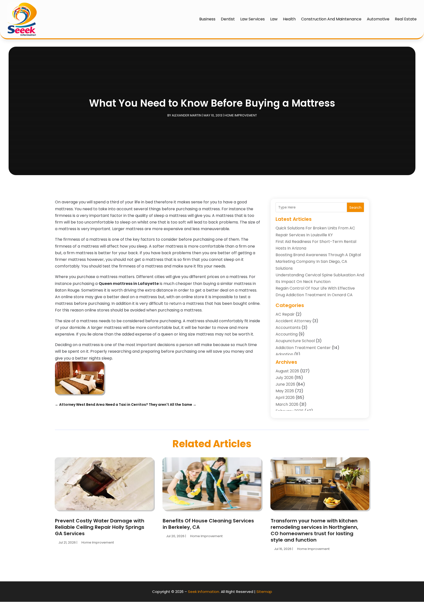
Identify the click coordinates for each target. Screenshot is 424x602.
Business (207, 19)
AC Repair (285, 314)
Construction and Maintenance (331, 19)
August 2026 (287, 371)
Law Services (252, 19)
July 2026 (284, 377)
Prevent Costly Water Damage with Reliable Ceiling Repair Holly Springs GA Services (99, 527)
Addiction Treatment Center (303, 347)
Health (289, 19)
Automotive (378, 19)
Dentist (228, 19)
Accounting (287, 334)
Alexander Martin (186, 115)
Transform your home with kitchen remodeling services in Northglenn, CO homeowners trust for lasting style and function (314, 530)
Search (355, 207)
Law (274, 19)
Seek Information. (204, 591)
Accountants (288, 327)
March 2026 (287, 404)
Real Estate (406, 19)
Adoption (284, 354)
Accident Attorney (293, 321)
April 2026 (285, 397)
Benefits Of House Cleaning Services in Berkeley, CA (208, 524)
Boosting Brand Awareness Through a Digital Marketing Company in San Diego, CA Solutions (318, 261)
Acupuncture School (295, 341)
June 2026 (285, 384)
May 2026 (285, 391)
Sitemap (264, 591)
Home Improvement (241, 115)
